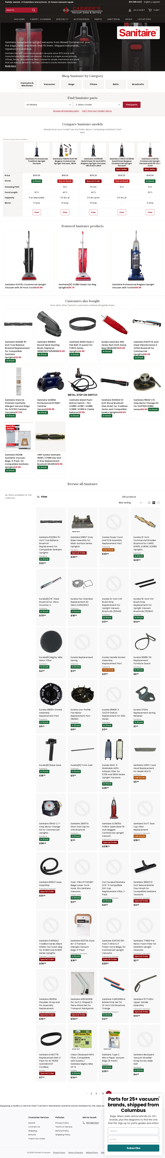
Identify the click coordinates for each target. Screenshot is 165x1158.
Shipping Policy (62, 1134)
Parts (98, 19)
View (36, 212)
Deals (129, 19)
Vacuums (19, 19)
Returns (32, 1134)
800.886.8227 (135, 2)
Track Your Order (36, 1138)
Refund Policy (62, 1130)
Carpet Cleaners (40, 19)
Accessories (82, 19)
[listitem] (27, 84)
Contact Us (34, 1126)
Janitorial (113, 19)
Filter (43, 496)
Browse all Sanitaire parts (66, 111)
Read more (10, 66)
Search (31, 1122)
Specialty (62, 19)
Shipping (32, 1130)
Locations (144, 19)
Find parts (131, 104)
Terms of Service (63, 1126)
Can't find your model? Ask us (97, 111)
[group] (82, 177)
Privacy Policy (62, 1122)
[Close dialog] (159, 1097)
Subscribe (133, 1148)
